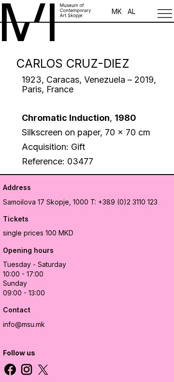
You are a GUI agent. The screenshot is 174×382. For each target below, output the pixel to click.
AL (131, 11)
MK (117, 11)
